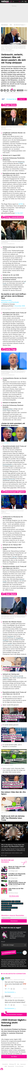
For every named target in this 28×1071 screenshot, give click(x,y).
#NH (10, 300)
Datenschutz (11, 1066)
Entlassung (21, 161)
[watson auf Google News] (26, 90)
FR (22, 1)
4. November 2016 (19, 306)
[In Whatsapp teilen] (5, 90)
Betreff (3, 941)
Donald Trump (6, 910)
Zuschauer (10, 636)
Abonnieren (14, 921)
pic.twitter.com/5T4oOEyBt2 (10, 302)
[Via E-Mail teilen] (7, 90)
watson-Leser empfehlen (9, 907)
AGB (5, 1066)
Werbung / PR (12, 1064)
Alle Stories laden (14, 896)
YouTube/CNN (6, 442)
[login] (2, 1069)
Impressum (23, 1064)
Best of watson (6, 905)
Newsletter (5, 1064)
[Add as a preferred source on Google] (20, 90)
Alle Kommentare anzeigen (14, 1014)
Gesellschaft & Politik (16, 903)
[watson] (5, 1)
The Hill (14, 556)
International (4, 24)
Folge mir (22, 99)
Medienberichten (8, 409)
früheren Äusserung (9, 478)
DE (19, 1)
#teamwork (4, 300)
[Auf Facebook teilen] (2, 90)
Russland (5, 903)
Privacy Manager (19, 1066)
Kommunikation (7, 464)
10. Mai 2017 (19, 213)
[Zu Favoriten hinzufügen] (14, 90)
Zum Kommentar (9, 992)
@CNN (21, 204)
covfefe (10, 643)
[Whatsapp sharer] (6, 855)
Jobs (18, 1064)
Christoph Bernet (12, 99)
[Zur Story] (14, 1038)
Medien (18, 901)
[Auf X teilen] (3, 855)
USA (11, 24)
